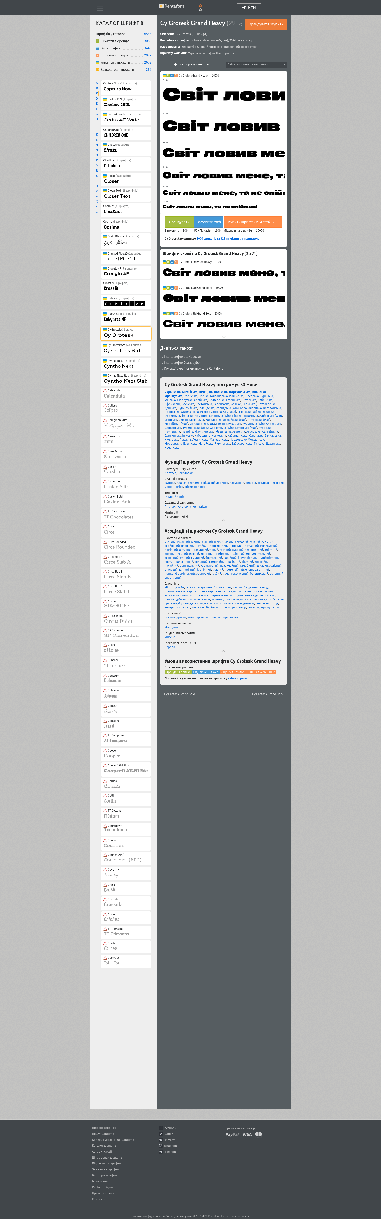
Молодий (171, 627)
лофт (237, 617)
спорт (280, 607)
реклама (194, 483)
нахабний (171, 565)
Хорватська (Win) (222, 428)
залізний (275, 565)
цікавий (262, 565)
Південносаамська (245, 416)
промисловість (175, 591)
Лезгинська (200, 439)
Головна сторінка (104, 1127)
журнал (170, 483)
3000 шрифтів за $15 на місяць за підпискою (228, 238)
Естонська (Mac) (246, 428)
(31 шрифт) (199, 34)
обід (275, 603)
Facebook (169, 1128)
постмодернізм (175, 617)
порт (233, 595)
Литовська (248, 400)
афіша (205, 483)
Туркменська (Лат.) (196, 428)
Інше (271, 672)
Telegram (169, 1152)
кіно (174, 603)
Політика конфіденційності (148, 1216)
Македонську (219, 439)
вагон (206, 599)
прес (197, 599)
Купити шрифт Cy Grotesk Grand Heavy (255, 221)
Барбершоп (214, 607)
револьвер (262, 603)
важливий (201, 550)
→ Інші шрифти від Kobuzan (180, 356)
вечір (242, 607)
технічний (172, 558)
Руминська (205, 431)
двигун (169, 599)
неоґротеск (249, 47)
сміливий (197, 558)
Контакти (98, 1198)
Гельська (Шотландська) (260, 404)
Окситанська (190, 412)
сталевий (171, 569)
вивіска (251, 483)
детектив (196, 603)
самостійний (217, 562)
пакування (237, 483)
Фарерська (172, 416)
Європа (170, 647)
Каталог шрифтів (104, 1144)
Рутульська (222, 443)
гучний (185, 558)
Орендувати (179, 221)
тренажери (207, 591)
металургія (189, 595)
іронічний (204, 569)
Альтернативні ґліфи (192, 506)
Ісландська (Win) (227, 408)
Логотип (170, 473)
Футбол (183, 603)
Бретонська (204, 404)
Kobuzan (197, 40)
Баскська (188, 404)
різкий (218, 542)
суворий (238, 550)
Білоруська (185, 400)
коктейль (198, 607)
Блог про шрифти (104, 1174)
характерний (210, 565)
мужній (194, 554)
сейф (271, 591)
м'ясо (238, 603)
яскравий (241, 542)
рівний (196, 542)
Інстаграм (230, 607)
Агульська (253, 431)
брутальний (213, 558)
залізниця (218, 599)
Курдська (265, 428)
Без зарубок (189, 47)
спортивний (173, 577)
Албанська (265, 400)
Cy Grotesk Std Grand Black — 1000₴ (201, 288)
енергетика (224, 591)
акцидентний (230, 47)
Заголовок (185, 473)
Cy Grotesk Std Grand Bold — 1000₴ (200, 313)
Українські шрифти (201, 53)
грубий (216, 573)
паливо (238, 591)
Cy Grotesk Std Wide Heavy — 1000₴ (200, 262)
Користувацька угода (179, 1216)
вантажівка (246, 595)
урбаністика (184, 599)
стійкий (203, 546)
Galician (236, 404)
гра (216, 603)
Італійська (236, 396)
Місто (168, 587)
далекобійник (265, 595)
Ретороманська (211, 412)
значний (170, 554)
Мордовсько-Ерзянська (181, 443)
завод (264, 587)
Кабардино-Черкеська (210, 435)
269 (148, 69)
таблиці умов (237, 678)
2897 (147, 55)
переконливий (220, 546)
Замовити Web (209, 221)
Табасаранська (242, 443)
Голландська (219, 396)
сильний (267, 542)
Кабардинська (237, 435)
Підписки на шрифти (106, 1162)
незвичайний (229, 565)
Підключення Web (205, 672)
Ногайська (206, 443)
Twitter (168, 1134)
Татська (259, 443)
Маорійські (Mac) (176, 424)
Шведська (252, 396)
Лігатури (171, 506)
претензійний (234, 569)
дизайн (179, 587)
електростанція (256, 591)
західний (234, 562)
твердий (237, 546)
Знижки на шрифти (105, 1168)
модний (217, 569)
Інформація (100, 1180)
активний (185, 550)
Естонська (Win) (220, 416)
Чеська (204, 396)
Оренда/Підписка (178, 672)
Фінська (170, 400)
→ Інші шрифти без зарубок (180, 362)
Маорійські (189, 431)
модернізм (225, 617)
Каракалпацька (251, 408)
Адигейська (270, 431)
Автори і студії (102, 1150)
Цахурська (273, 443)
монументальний (258, 554)
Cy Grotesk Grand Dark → (269, 694)
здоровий (203, 573)
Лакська (185, 439)
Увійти (249, 8)
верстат (192, 591)
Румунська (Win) (253, 424)
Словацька (273, 424)
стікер (188, 487)
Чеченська (172, 447)
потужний (252, 546)
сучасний (183, 542)
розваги (253, 607)
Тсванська (244, 412)
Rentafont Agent (103, 1186)
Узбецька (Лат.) (263, 412)
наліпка (199, 487)
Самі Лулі (229, 412)
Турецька (266, 396)
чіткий (229, 542)
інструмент (204, 587)
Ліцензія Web (256, 672)
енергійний (262, 562)
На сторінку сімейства (194, 64)
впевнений (188, 546)
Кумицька (171, 439)
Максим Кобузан (215, 40)
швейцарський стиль (201, 617)
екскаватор (173, 595)
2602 (147, 62)
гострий (225, 550)
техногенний (254, 550)
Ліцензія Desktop (233, 672)
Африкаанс (172, 404)
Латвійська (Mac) (234, 420)
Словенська (173, 428)
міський (170, 542)
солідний (201, 562)
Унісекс (170, 637)
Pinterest (169, 1140)
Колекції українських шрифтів (113, 1139)
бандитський (259, 573)
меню (168, 487)
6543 (147, 34)
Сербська (200, 400)
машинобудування (245, 587)
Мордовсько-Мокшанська (247, 439)
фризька (187, 416)
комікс (178, 487)
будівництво (222, 587)
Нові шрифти (225, 53)
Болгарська (217, 400)
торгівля (233, 599)
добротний (223, 554)
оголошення (266, 483)
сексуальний (240, 573)
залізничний (184, 562)
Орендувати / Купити (266, 24)
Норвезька (172, 412)
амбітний (270, 550)
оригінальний (189, 565)
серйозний (172, 546)
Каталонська (272, 408)
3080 (147, 41)
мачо (226, 573)
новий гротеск (209, 47)
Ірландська (206, 408)
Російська (190, 396)
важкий (254, 542)
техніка (190, 587)
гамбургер (183, 607)
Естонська (233, 400)
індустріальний (248, 558)
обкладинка (219, 483)
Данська (170, 408)
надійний (230, 558)
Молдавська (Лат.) (202, 424)
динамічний (187, 569)
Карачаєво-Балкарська (265, 435)
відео (280, 483)
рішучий (247, 562)
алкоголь (226, 603)
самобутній (248, 565)
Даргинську (173, 435)
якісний (207, 542)
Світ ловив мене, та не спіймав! (248, 64)
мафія (208, 603)
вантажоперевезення (214, 595)
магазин (245, 599)
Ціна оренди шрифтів (107, 1156)
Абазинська (223, 431)
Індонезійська (187, 408)
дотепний (276, 573)
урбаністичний (271, 558)
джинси (248, 603)
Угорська (171, 420)
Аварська (238, 431)
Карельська (213, 420)
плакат (181, 483)
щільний (239, 554)
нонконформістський (180, 573)
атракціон (267, 607)
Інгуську (187, 435)
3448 (147, 48)
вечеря (169, 607)
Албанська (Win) (270, 416)
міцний (183, 554)
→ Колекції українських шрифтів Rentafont (191, 368)
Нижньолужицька (228, 424)
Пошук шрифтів (103, 1133)
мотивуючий (269, 546)
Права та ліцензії (103, 1192)
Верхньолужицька (191, 420)
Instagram (170, 1146)
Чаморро (201, 416)
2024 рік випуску (240, 40)
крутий (169, 562)
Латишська (172, 431)
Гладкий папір (175, 497)
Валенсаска (221, 404)
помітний (171, 550)
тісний (213, 550)
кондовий (207, 554)
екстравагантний (257, 569)
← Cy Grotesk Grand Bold (177, 694)
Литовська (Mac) (259, 420)
